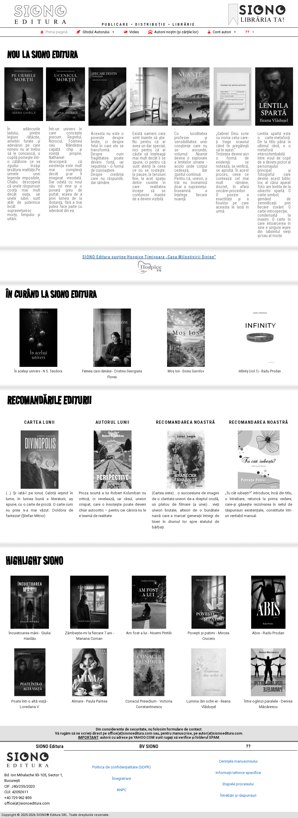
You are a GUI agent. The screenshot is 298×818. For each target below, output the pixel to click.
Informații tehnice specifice (238, 772)
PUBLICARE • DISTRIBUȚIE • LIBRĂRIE (148, 24)
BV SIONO (148, 746)
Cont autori (222, 32)
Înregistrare (121, 778)
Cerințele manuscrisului (238, 761)
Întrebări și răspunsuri (238, 795)
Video (134, 32)
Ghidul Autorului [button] (96, 32)
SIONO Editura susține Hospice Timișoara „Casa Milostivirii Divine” (149, 257)
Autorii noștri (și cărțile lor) (176, 32)
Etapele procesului (238, 784)
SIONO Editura (49, 746)
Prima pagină (57, 32)
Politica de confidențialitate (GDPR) (121, 767)
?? (247, 32)
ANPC (121, 790)
